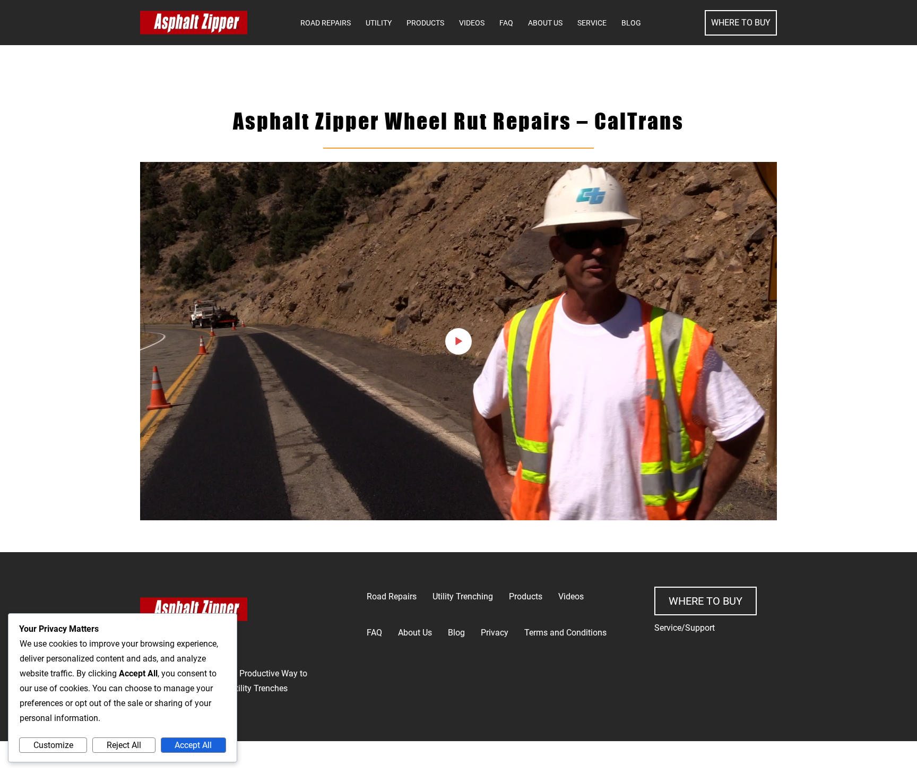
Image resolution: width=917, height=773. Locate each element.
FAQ (506, 23)
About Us (545, 23)
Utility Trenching (462, 596)
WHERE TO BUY (741, 23)
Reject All (124, 745)
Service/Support (684, 628)
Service (592, 23)
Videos (472, 23)
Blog (631, 23)
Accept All (193, 745)
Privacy (494, 633)
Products (425, 23)
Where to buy (705, 601)
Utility (379, 23)
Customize (53, 745)
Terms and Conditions (565, 633)
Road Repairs (325, 23)
